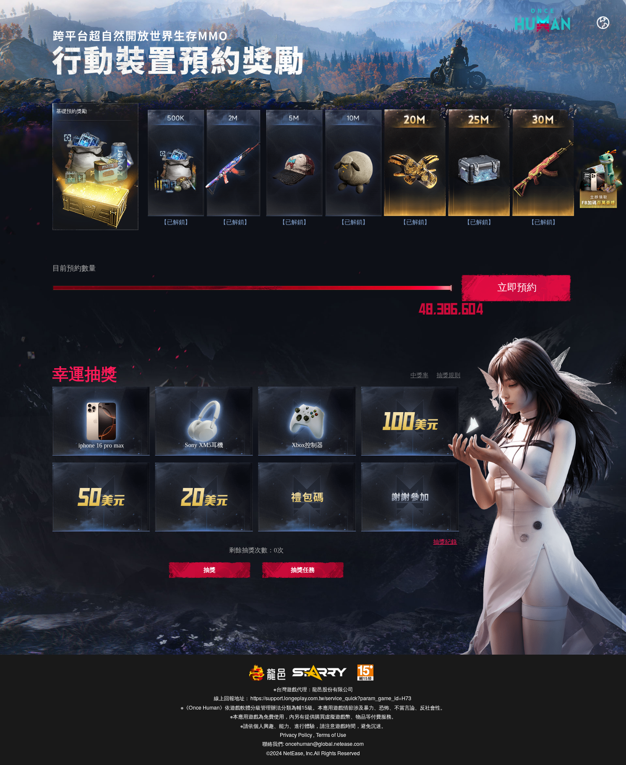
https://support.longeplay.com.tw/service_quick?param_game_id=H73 (330, 697)
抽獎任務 (303, 570)
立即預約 (517, 287)
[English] (603, 22)
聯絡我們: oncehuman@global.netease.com (313, 743)
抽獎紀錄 (445, 542)
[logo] (544, 24)
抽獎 (209, 570)
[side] (599, 179)
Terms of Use (331, 734)
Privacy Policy (296, 734)
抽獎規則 (448, 375)
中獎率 (419, 375)
